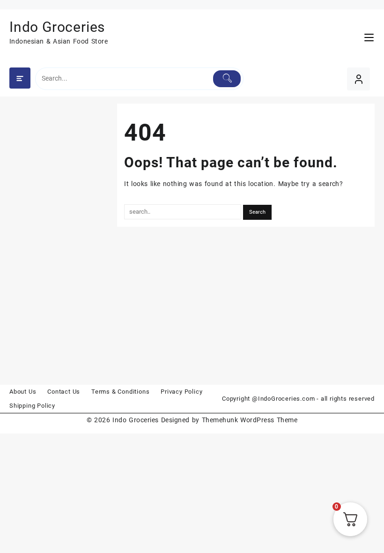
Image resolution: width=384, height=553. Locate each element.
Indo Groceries (57, 27)
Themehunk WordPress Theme (249, 420)
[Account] (358, 78)
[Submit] (227, 78)
